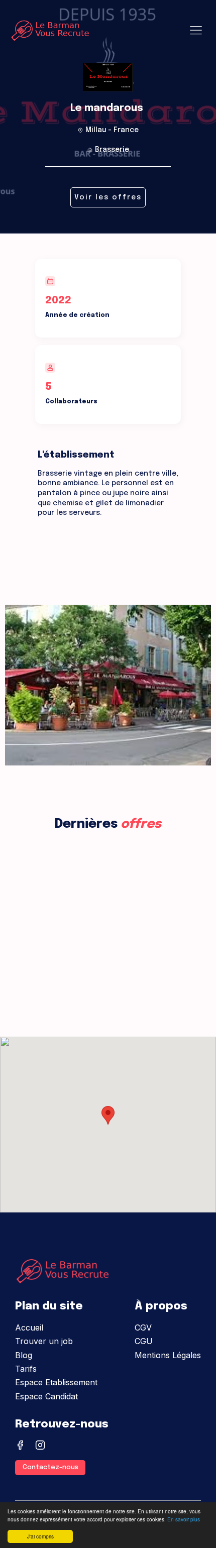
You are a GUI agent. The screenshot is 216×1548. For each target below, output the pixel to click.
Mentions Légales (168, 1355)
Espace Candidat (46, 1396)
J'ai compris (40, 1536)
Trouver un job (44, 1341)
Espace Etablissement (56, 1382)
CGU (144, 1341)
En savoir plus (183, 1519)
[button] (108, 1115)
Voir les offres (108, 197)
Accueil (29, 1327)
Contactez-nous (50, 1467)
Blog (23, 1355)
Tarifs (26, 1369)
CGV (143, 1327)
